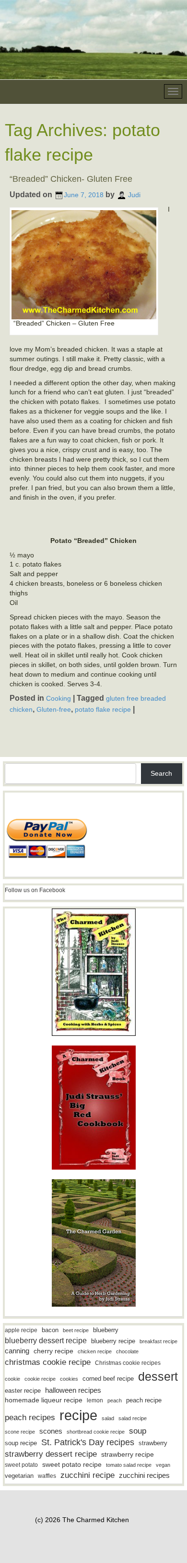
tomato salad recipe (129, 1465)
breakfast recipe (158, 1341)
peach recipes (30, 1417)
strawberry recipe (127, 1454)
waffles (47, 1476)
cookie (12, 1379)
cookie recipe (40, 1379)
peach (114, 1400)
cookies (69, 1379)
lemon (95, 1400)
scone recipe (20, 1432)
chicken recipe (95, 1351)
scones (50, 1431)
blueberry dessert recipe (46, 1340)
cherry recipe (53, 1351)
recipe (78, 1415)
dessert (158, 1376)
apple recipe (21, 1330)
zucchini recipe (87, 1475)
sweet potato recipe (72, 1464)
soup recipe (21, 1443)
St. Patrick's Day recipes (87, 1442)
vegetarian (19, 1475)
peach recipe (144, 1400)
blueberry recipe (113, 1341)
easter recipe (23, 1390)
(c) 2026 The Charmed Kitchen (82, 1520)
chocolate (127, 1351)
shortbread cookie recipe (96, 1432)
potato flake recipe (103, 709)
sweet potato (21, 1465)
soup (137, 1431)
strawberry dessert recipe (51, 1454)
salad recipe (132, 1418)
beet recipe (76, 1330)
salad (108, 1418)
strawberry (153, 1443)
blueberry (105, 1330)
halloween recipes (73, 1390)
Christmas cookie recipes (128, 1363)
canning (17, 1351)
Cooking (58, 698)
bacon (50, 1330)
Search (161, 773)
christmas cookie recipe (48, 1362)
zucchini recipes (144, 1475)
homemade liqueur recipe (43, 1400)
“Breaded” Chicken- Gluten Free (71, 179)
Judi (134, 195)
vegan (163, 1465)
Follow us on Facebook (35, 890)
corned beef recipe (108, 1378)
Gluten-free (53, 709)
